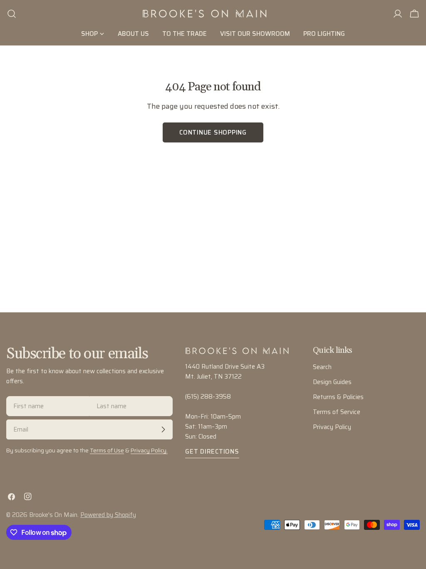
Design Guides (332, 382)
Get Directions (212, 452)
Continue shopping (213, 132)
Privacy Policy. (149, 450)
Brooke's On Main (53, 515)
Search (322, 367)
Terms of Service (336, 412)
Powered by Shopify (108, 515)
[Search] (12, 14)
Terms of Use (107, 450)
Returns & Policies (338, 397)
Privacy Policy (332, 427)
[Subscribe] (163, 429)
